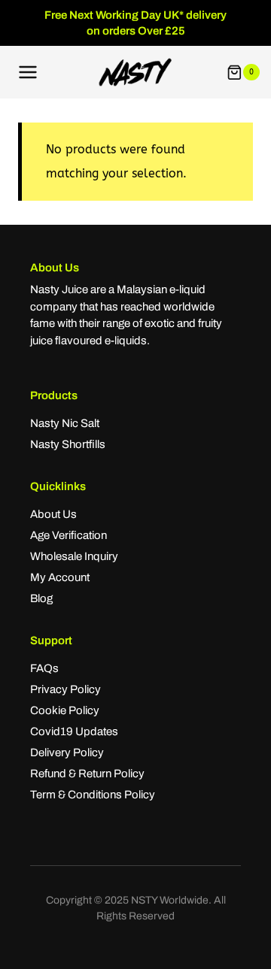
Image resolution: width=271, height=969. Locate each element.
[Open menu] (28, 72)
